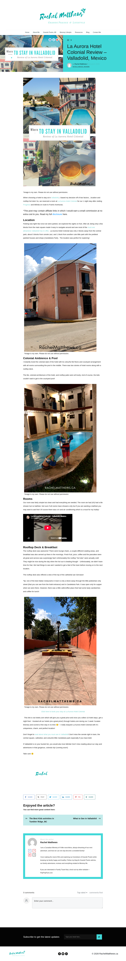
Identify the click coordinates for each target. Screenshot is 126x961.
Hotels (75, 66)
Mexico (80, 66)
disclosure (57, 214)
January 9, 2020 (94, 64)
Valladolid (55, 198)
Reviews (86, 66)
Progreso (26, 205)
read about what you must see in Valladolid (51, 734)
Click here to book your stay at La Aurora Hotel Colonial (63, 712)
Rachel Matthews (81, 64)
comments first (96, 892)
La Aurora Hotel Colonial (67, 201)
